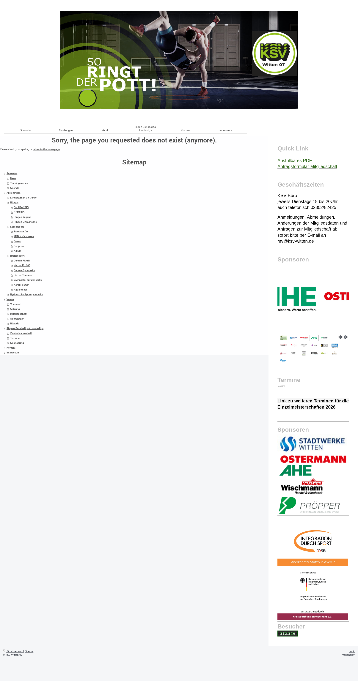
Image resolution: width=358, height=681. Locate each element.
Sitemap (29, 651)
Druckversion (14, 651)
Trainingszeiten (19, 183)
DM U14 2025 (21, 207)
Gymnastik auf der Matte (28, 280)
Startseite (12, 173)
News (13, 178)
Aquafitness (20, 289)
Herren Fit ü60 (22, 265)
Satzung (15, 309)
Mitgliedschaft (18, 313)
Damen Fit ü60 (22, 260)
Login (352, 651)
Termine (15, 338)
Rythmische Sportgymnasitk (26, 294)
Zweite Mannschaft (21, 333)
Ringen (14, 202)
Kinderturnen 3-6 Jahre (23, 197)
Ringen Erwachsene (25, 221)
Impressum (13, 352)
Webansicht (348, 654)
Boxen (17, 241)
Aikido (17, 251)
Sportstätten (17, 318)
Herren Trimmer (23, 275)
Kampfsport (17, 226)
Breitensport (17, 255)
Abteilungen (14, 192)
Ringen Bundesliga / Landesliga (25, 328)
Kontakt (11, 347)
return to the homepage (46, 149)
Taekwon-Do (21, 231)
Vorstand (15, 304)
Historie (14, 323)
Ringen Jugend (22, 217)
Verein (10, 299)
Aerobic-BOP (21, 284)
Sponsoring (17, 343)
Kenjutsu (19, 246)
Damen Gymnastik (24, 270)
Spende (14, 188)
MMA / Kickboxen (24, 236)
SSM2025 (19, 212)
